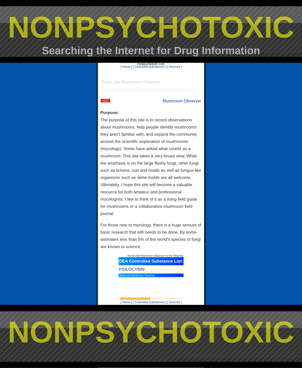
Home (126, 66)
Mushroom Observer (182, 101)
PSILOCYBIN (132, 269)
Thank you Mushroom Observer (137, 275)
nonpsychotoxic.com (151, 64)
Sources (174, 66)
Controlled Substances (149, 66)
